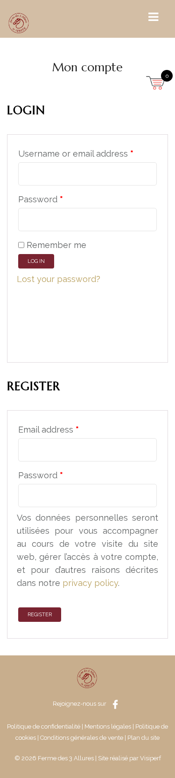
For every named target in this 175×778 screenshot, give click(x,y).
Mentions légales (107, 726)
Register (40, 615)
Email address (48, 429)
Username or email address (75, 153)
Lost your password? (58, 279)
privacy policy (90, 583)
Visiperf (150, 758)
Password (40, 199)
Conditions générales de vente (81, 737)
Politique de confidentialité (43, 726)
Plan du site (143, 737)
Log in (36, 261)
